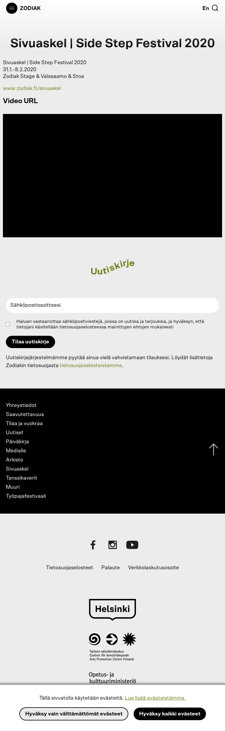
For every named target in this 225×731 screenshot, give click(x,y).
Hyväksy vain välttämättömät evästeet (73, 714)
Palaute (110, 567)
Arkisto (14, 460)
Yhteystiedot (21, 405)
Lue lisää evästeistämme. (155, 698)
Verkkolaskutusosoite (153, 567)
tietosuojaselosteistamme (91, 365)
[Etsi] (215, 8)
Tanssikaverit (21, 478)
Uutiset (14, 432)
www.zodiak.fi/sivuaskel (32, 88)
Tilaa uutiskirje (30, 342)
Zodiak (30, 8)
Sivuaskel (17, 469)
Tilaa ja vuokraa (24, 423)
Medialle (16, 451)
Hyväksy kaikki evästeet (169, 714)
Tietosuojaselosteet (69, 567)
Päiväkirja (17, 441)
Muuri (13, 487)
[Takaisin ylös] (213, 451)
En (205, 8)
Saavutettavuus (25, 414)
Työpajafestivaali (26, 496)
